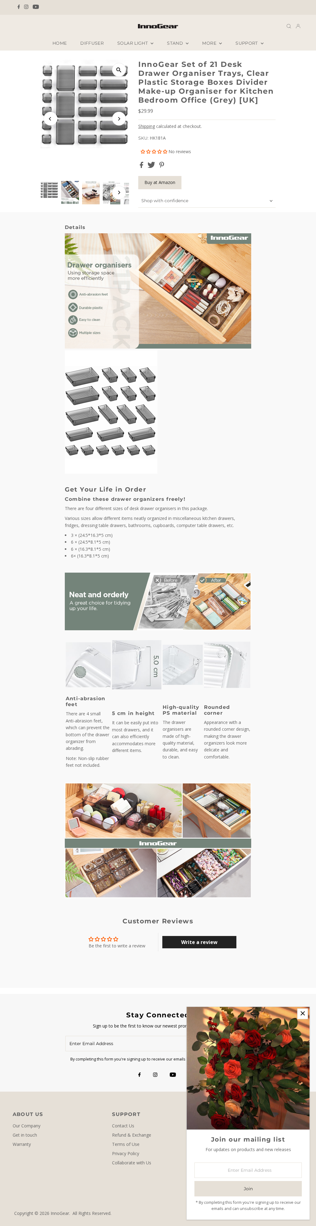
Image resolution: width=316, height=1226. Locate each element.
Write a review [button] (199, 942)
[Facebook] (19, 7)
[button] (154, 151)
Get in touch (25, 1135)
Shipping (146, 126)
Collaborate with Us (131, 1163)
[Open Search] (289, 25)
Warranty (22, 1144)
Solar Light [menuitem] (133, 43)
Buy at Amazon (159, 182)
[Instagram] (26, 7)
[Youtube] (35, 7)
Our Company (26, 1126)
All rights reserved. (92, 1213)
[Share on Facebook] (142, 166)
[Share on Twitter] (152, 166)
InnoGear (60, 1213)
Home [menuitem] (59, 43)
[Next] (119, 119)
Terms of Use (125, 1144)
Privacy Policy (125, 1153)
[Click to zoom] (119, 70)
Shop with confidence (164, 200)
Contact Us (123, 1126)
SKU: (143, 138)
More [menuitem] (210, 43)
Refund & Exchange (131, 1135)
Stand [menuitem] (175, 43)
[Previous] (50, 119)
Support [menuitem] (247, 43)
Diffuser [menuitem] (92, 43)
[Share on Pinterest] (161, 166)
